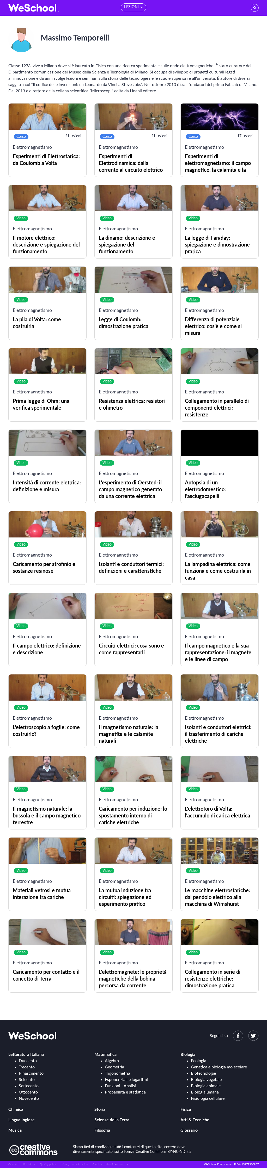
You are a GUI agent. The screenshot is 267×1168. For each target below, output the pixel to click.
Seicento (27, 1080)
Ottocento (28, 1092)
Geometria (114, 1067)
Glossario (189, 1130)
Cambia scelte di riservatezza (110, 1164)
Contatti (13, 1164)
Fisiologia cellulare (207, 1098)
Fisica (185, 1109)
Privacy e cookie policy (74, 1164)
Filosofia (102, 1130)
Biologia (187, 1054)
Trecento (27, 1067)
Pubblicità (29, 1164)
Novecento (29, 1098)
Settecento (29, 1086)
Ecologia (198, 1061)
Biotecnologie (203, 1073)
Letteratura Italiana (26, 1054)
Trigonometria (117, 1073)
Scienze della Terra (111, 1120)
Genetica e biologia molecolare (219, 1067)
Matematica (105, 1054)
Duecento (28, 1061)
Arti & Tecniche (194, 1120)
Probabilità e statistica (125, 1092)
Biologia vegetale (206, 1080)
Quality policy (48, 1164)
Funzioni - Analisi (120, 1086)
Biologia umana (205, 1092)
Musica (15, 1130)
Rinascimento (31, 1073)
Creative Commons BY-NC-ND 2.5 (163, 1152)
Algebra (112, 1061)
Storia (99, 1109)
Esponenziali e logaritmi (126, 1080)
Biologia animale (206, 1086)
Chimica (15, 1109)
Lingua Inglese (21, 1120)
